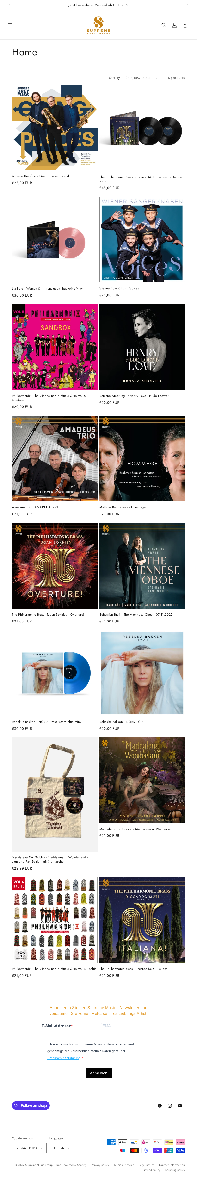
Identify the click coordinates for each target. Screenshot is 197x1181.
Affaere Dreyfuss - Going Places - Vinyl (40, 176)
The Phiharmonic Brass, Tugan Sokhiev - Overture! (48, 615)
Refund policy (151, 1170)
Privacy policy (100, 1165)
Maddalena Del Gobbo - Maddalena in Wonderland (136, 829)
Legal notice (146, 1165)
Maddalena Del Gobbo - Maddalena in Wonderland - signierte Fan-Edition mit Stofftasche (50, 860)
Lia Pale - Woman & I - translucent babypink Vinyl (48, 289)
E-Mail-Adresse (56, 1026)
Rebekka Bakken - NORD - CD (121, 722)
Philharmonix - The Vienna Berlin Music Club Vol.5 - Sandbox (50, 398)
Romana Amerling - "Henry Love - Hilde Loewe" (134, 396)
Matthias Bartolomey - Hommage (122, 507)
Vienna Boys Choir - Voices (119, 288)
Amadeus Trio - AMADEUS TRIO (35, 507)
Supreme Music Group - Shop (43, 1165)
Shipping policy (175, 1170)
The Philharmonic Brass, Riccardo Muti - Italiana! (134, 969)
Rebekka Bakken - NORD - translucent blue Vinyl (47, 722)
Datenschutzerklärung (63, 1058)
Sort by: (115, 78)
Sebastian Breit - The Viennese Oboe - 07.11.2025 (135, 615)
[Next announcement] (187, 5)
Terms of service (124, 1165)
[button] (10, 25)
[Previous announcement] (9, 5)
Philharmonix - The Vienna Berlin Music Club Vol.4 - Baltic (54, 969)
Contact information (172, 1165)
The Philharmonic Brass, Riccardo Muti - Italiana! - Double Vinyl (140, 179)
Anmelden (98, 1073)
